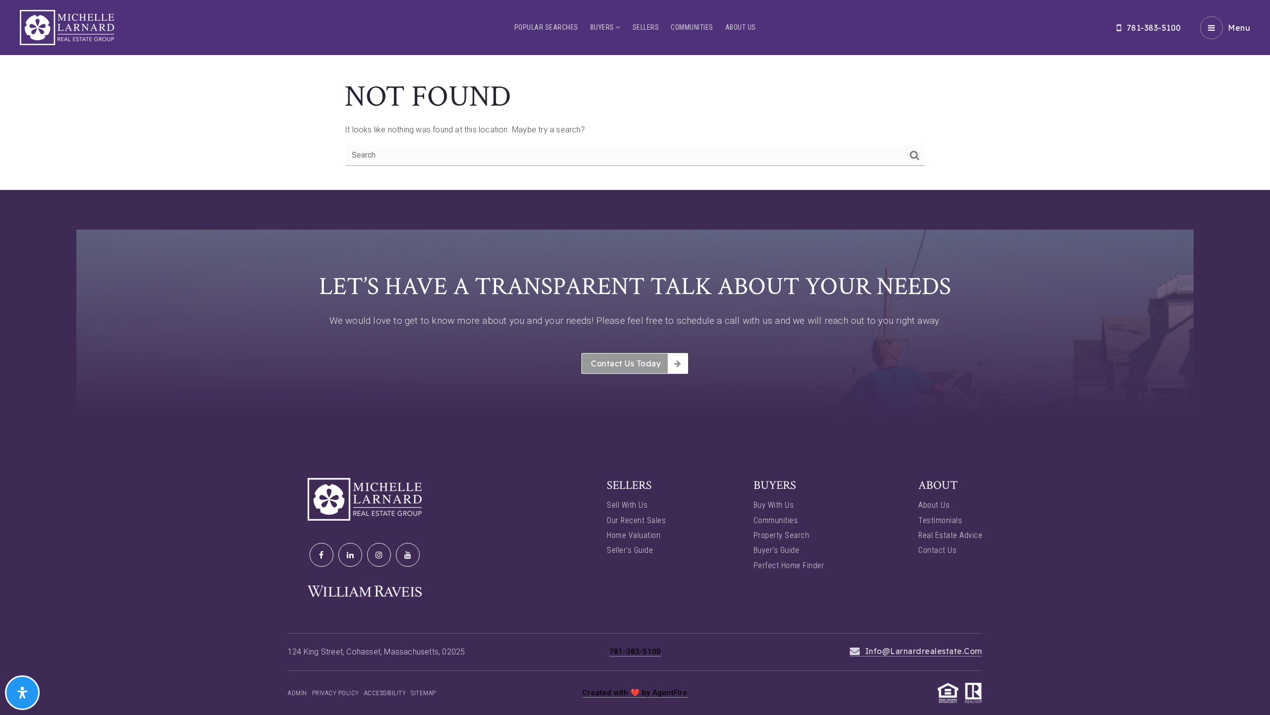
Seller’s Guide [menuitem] (630, 550)
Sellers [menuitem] (646, 27)
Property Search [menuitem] (782, 535)
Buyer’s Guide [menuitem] (777, 550)
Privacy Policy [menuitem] (335, 693)
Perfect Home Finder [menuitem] (789, 565)
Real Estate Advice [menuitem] (950, 535)
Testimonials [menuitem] (940, 520)
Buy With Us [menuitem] (774, 505)
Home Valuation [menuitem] (633, 535)
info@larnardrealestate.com (923, 651)
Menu (1239, 28)
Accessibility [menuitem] (385, 693)
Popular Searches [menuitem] (546, 27)
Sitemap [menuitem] (423, 693)
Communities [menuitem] (692, 27)
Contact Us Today (626, 363)
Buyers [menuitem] (603, 27)
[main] (635, 95)
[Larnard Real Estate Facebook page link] (321, 555)
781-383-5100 (1154, 28)
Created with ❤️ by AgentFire (634, 692)
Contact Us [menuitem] (937, 550)
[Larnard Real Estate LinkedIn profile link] (350, 555)
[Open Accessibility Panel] (22, 692)
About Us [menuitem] (740, 27)
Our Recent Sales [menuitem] (636, 520)
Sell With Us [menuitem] (627, 505)
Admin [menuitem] (297, 693)
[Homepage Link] (67, 27)
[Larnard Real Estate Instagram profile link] (379, 555)
